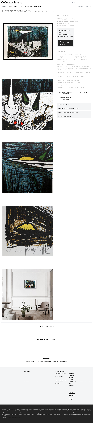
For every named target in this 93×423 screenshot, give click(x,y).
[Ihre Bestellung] (88, 3)
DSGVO (79, 388)
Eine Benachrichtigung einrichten (65, 93)
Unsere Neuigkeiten (41, 386)
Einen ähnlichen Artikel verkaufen (65, 98)
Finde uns (25, 383)
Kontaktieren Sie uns (28, 381)
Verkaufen (89, 6)
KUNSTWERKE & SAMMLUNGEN (33, 6)
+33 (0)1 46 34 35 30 (59, 376)
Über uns (38, 381)
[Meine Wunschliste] (85, 3)
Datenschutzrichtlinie (83, 386)
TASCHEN (10, 6)
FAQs (24, 388)
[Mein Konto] (91, 3)
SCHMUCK (21, 6)
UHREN (15, 6)
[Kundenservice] (82, 3)
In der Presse (39, 388)
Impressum (80, 383)
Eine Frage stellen (83, 92)
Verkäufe (3, 6)
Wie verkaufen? (26, 386)
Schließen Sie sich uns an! (42, 383)
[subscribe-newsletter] (74, 392)
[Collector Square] (11, 2)
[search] (70, 2)
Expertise (80, 6)
